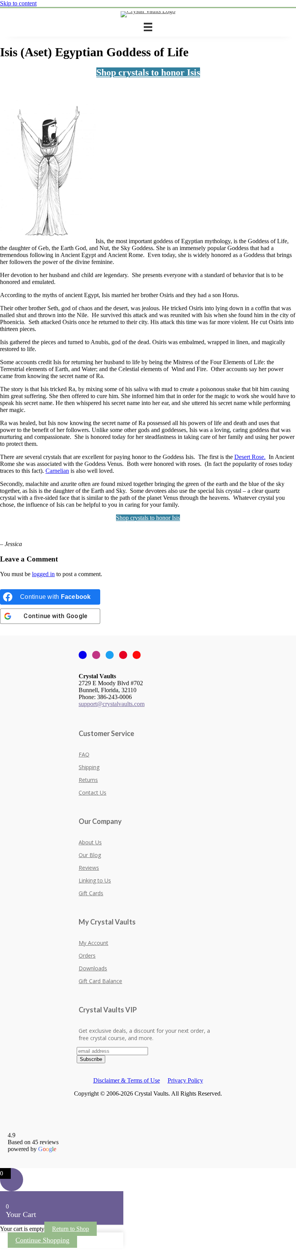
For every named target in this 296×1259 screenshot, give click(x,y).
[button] (2, 1251)
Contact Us (92, 792)
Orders (87, 955)
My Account (93, 942)
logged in (43, 574)
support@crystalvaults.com (112, 704)
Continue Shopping (42, 1240)
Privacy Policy (185, 1080)
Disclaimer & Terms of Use (126, 1080)
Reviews (89, 867)
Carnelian (57, 470)
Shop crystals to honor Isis (148, 72)
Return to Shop (70, 1228)
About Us (90, 842)
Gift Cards (91, 893)
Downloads (93, 968)
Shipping (89, 767)
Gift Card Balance (100, 981)
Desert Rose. (250, 457)
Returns (88, 779)
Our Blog (90, 855)
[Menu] (148, 27)
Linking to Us (95, 880)
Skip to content (18, 3)
